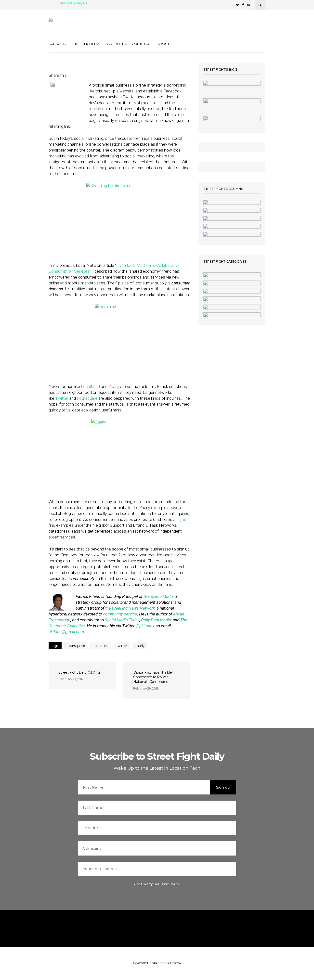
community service (120, 614)
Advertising (116, 44)
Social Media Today (121, 619)
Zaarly (113, 386)
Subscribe (58, 44)
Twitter (61, 398)
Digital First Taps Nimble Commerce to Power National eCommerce (152, 677)
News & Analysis (73, 3)
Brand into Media (159, 596)
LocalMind (90, 386)
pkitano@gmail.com (66, 631)
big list (182, 519)
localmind (100, 646)
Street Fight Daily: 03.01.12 (79, 672)
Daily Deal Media (155, 619)
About (163, 44)
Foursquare (87, 398)
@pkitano (144, 625)
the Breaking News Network (130, 608)
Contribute (142, 44)
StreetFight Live (86, 44)
